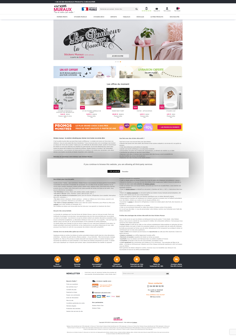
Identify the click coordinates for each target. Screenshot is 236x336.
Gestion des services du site (74, 311)
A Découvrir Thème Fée (133, 326)
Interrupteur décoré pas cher (95, 327)
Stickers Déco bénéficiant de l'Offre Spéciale (141, 329)
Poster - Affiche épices (144, 111)
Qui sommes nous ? (72, 287)
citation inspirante (132, 193)
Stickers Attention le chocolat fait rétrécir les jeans (65, 111)
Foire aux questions (72, 284)
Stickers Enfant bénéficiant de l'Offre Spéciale (114, 326)
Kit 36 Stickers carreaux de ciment (91, 111)
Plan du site (69, 300)
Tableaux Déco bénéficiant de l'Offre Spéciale (77, 326)
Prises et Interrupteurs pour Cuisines (92, 329)
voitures (55, 204)
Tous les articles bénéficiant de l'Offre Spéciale (128, 327)
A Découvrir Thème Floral (108, 329)
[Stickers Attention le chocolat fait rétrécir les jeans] (65, 97)
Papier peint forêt (118, 111)
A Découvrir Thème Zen (162, 327)
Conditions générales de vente (75, 303)
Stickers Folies (96, 308)
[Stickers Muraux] (65, 8)
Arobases (134, 322)
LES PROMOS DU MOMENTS (170, 127)
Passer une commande (73, 295)
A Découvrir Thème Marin (109, 327)
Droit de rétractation (72, 297)
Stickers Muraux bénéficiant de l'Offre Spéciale (151, 326)
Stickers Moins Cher (98, 305)
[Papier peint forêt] (118, 97)
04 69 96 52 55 (156, 286)
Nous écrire (156, 297)
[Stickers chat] (170, 97)
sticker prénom (130, 189)
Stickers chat (171, 111)
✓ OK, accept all (113, 171)
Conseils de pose (71, 289)
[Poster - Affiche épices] (144, 97)
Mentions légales (71, 306)
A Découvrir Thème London (123, 329)
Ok (167, 274)
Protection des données (73, 308)
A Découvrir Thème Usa (81, 327)
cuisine (130, 202)
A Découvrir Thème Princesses (148, 327)
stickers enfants (149, 184)
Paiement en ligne (71, 292)
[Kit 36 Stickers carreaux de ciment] (91, 97)
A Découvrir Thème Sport (96, 326)
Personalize (125, 171)
